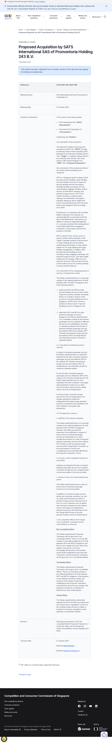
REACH (57, 730)
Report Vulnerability (11, 730)
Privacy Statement (30, 729)
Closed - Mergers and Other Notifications (71, 30)
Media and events (10, 712)
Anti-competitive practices (13, 701)
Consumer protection (12, 705)
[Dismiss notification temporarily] (106, 6)
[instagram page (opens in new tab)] (85, 706)
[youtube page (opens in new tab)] (90, 706)
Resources (8, 716)
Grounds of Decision (71, 651)
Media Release (68, 646)
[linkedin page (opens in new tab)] (96, 706)
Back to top (26, 674)
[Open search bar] (105, 16)
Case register (9, 709)
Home (21, 30)
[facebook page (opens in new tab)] (79, 706)
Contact (80, 711)
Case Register (31, 30)
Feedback (82, 715)
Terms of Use (46, 729)
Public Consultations (46, 30)
